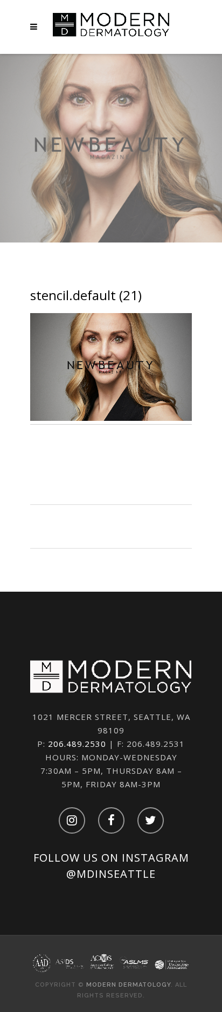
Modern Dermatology (128, 984)
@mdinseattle (111, 874)
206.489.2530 (77, 743)
